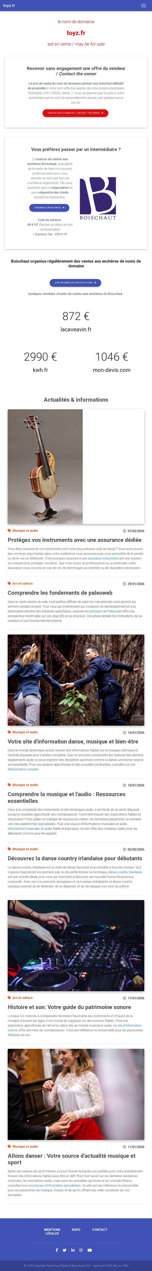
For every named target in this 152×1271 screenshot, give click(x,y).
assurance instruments (103, 558)
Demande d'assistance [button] (47, 207)
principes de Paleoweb (105, 611)
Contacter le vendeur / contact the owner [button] (74, 113)
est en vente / (76, 44)
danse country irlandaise (125, 872)
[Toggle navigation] (143, 5)
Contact (99, 1230)
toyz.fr (76, 33)
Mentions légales (52, 1231)
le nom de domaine (76, 21)
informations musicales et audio (30, 829)
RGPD (76, 1230)
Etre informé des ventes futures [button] (74, 282)
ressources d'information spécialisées (54, 1185)
